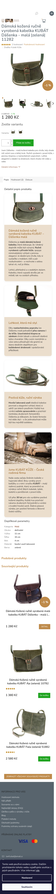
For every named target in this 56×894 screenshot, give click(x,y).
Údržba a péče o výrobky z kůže (15, 811)
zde (37, 870)
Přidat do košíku (23, 142)
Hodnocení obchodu (10, 797)
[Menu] (52, 13)
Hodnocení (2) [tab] (17, 179)
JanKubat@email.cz (14, 856)
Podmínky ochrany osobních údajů (16, 826)
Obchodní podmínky (10, 822)
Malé (17, 526)
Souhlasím (26, 887)
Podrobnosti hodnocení (34, 44)
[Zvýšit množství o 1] (11, 141)
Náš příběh (6, 800)
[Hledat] (36, 13)
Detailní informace (9, 167)
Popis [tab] (6, 179)
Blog (3, 815)
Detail (44, 626)
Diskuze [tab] (28, 179)
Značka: (12, 47)
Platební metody (8, 819)
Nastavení (27, 877)
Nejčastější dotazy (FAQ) (12, 808)
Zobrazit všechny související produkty (28, 776)
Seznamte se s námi (10, 804)
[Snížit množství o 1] (11, 144)
